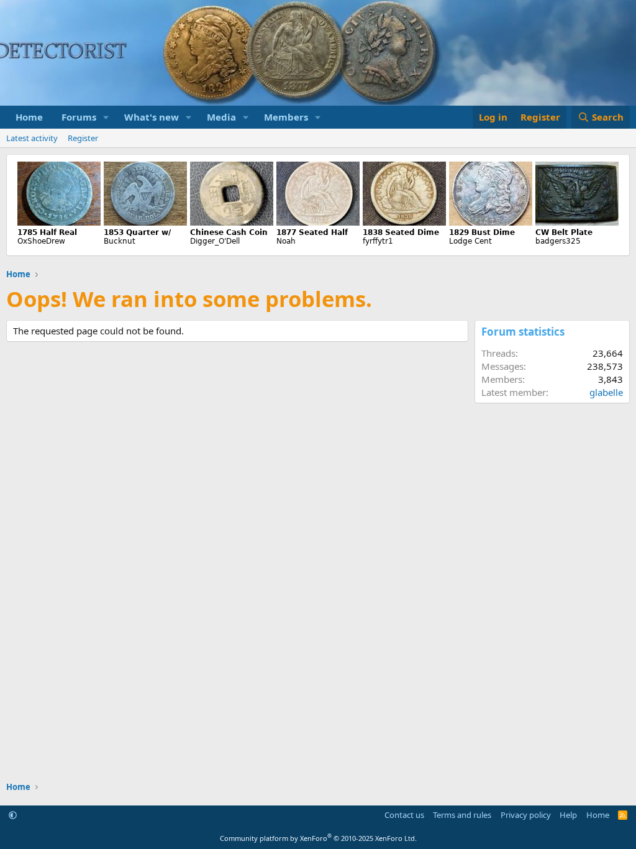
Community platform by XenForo (318, 838)
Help (568, 814)
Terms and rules (462, 814)
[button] (106, 117)
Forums (78, 117)
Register (83, 138)
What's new (151, 117)
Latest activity (32, 138)
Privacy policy (526, 814)
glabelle (606, 392)
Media (221, 117)
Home (29, 117)
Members (286, 117)
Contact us (404, 814)
